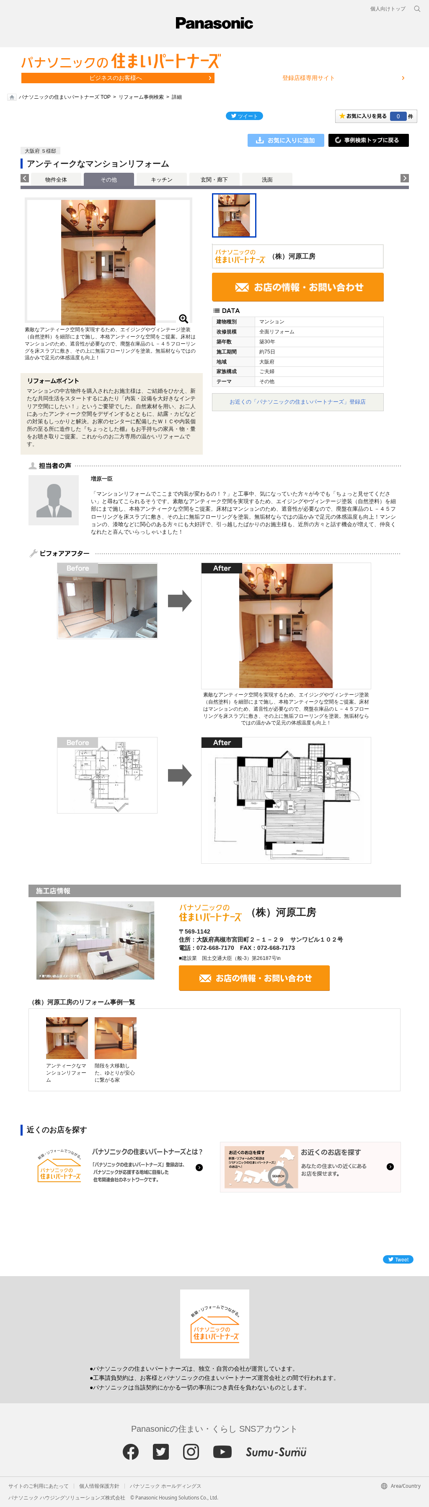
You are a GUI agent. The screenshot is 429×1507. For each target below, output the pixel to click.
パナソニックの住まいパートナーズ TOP (65, 97)
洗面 (267, 180)
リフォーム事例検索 (141, 97)
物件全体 (56, 180)
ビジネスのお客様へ (115, 77)
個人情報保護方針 (99, 1486)
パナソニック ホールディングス (166, 1486)
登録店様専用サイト (308, 77)
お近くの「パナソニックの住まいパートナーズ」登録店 (298, 402)
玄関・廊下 (214, 180)
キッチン (162, 180)
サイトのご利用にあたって (38, 1486)
